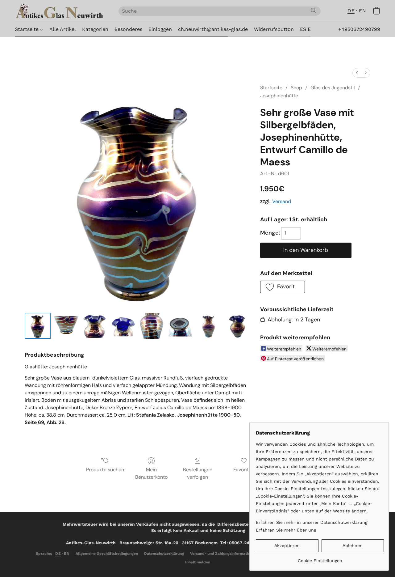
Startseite (27, 29)
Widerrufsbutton (274, 29)
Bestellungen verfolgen (197, 473)
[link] (320, 558)
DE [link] (58, 553)
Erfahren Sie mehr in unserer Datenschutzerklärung (311, 522)
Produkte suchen (105, 469)
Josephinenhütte (279, 95)
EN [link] (66, 553)
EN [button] (362, 11)
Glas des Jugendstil (332, 87)
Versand (281, 201)
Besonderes (128, 29)
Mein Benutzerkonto (151, 473)
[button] (60, 11)
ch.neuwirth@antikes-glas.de (213, 29)
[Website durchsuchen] (313, 10)
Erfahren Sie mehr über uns (286, 530)
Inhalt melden (197, 562)
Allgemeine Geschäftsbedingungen (107, 553)
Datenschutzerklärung (164, 553)
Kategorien (95, 29)
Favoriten (243, 469)
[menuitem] (357, 72)
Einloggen (160, 29)
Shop (296, 87)
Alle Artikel (62, 29)
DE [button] (351, 11)
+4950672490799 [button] (359, 29)
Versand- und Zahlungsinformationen (223, 553)
